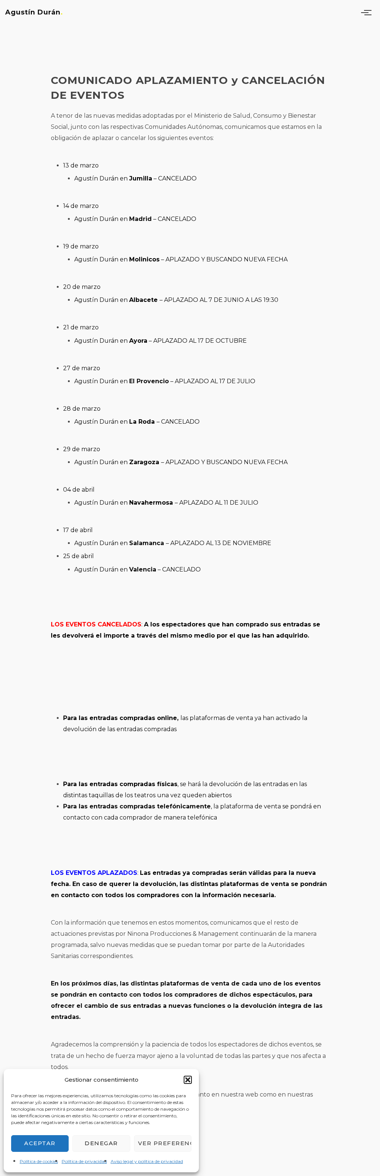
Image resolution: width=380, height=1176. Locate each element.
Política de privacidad (84, 1161)
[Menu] (367, 12)
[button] (187, 1080)
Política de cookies (39, 1161)
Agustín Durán (32, 12)
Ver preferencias (164, 1143)
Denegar (101, 1143)
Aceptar (40, 1143)
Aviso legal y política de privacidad (147, 1161)
